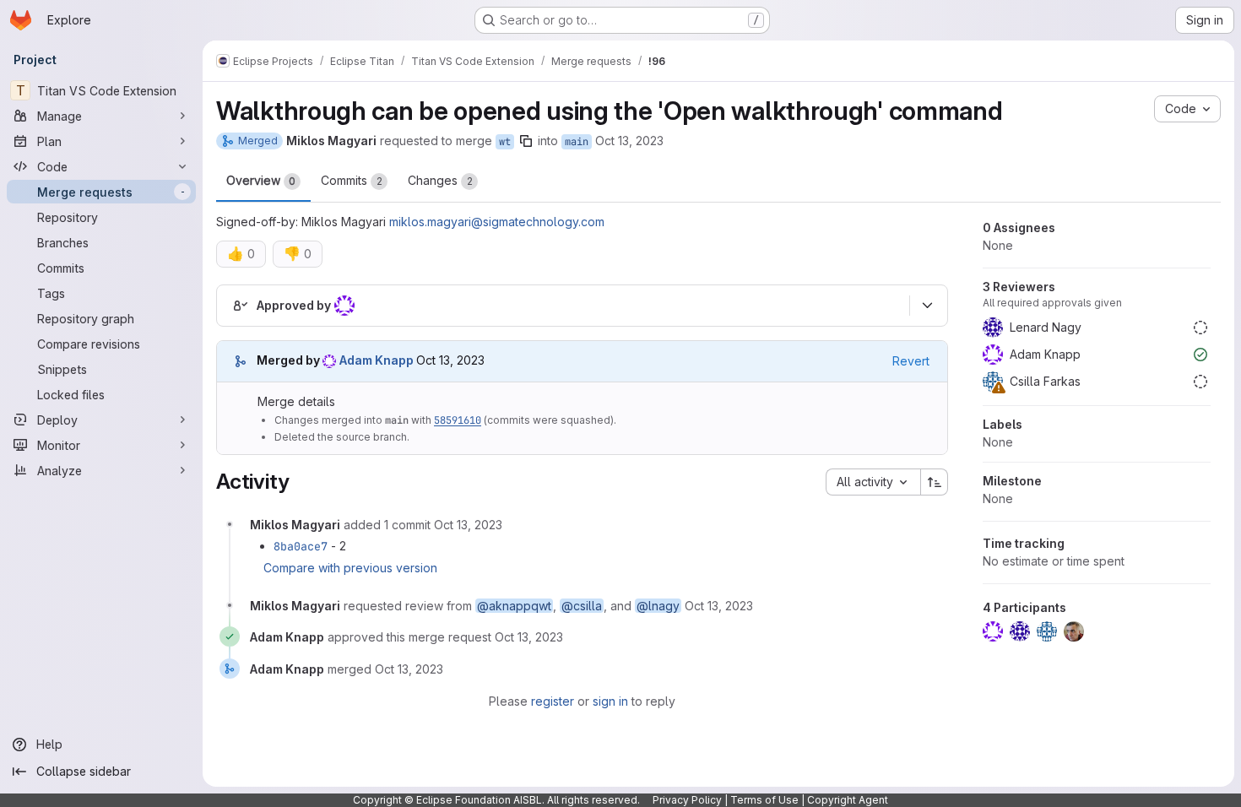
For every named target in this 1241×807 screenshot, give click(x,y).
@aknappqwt (514, 605)
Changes (440, 180)
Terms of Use (764, 799)
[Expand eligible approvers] (927, 305)
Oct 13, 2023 (629, 140)
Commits (351, 180)
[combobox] (873, 482)
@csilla (581, 605)
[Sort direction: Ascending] (934, 482)
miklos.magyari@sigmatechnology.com (496, 221)
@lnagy (658, 605)
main (576, 142)
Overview (260, 180)
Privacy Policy (687, 799)
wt (505, 142)
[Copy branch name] (526, 141)
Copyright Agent (847, 799)
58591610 (457, 420)
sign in (610, 701)
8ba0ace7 (301, 546)
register (552, 701)
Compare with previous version (350, 568)
